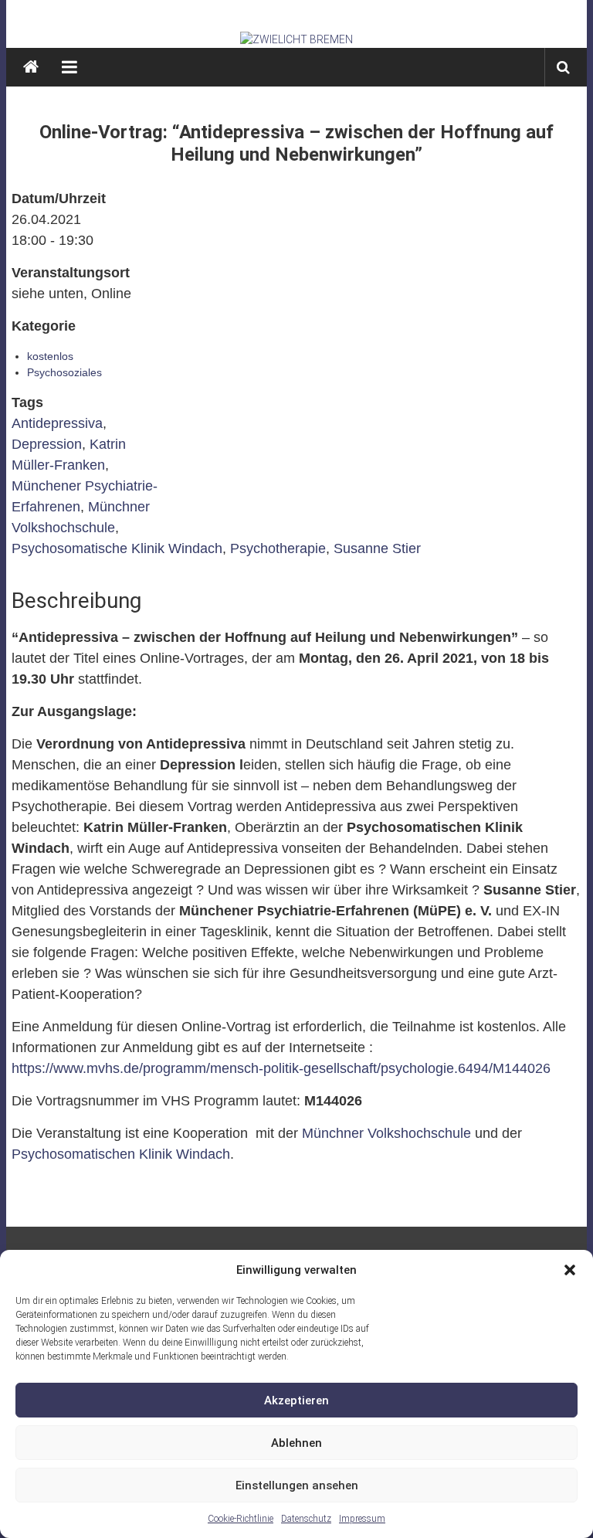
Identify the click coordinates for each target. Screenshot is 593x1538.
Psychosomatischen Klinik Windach (121, 1154)
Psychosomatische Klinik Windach (117, 548)
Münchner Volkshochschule (386, 1133)
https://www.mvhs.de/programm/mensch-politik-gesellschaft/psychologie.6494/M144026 (281, 1068)
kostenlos (50, 356)
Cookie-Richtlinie (240, 1518)
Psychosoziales (64, 372)
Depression (47, 444)
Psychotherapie (278, 548)
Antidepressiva (57, 423)
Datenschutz (306, 1518)
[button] (570, 1270)
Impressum (362, 1518)
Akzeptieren (296, 1400)
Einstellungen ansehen (297, 1485)
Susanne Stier (377, 548)
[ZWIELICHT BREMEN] (297, 39)
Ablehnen (296, 1443)
